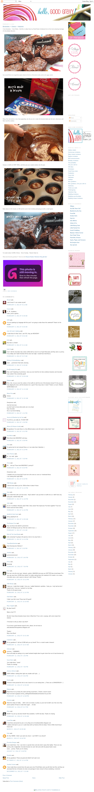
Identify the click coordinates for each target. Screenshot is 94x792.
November (71, 502)
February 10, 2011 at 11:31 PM (18, 592)
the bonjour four (74, 242)
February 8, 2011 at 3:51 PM (17, 431)
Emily (8, 561)
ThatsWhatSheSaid (12, 543)
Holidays (70, 179)
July (69, 506)
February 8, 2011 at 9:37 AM (17, 356)
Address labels (72, 150)
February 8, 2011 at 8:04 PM (17, 468)
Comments (73, 121)
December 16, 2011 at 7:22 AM (17, 771)
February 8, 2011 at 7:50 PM (17, 458)
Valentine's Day (72, 192)
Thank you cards (72, 188)
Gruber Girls (73, 216)
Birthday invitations (73, 160)
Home (33, 778)
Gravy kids (71, 175)
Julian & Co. (73, 223)
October (70, 528)
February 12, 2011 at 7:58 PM (17, 667)
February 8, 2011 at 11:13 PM (17, 488)
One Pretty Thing (75, 235)
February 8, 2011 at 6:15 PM (17, 449)
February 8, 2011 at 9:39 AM (17, 365)
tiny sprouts (73, 245)
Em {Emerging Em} (12, 369)
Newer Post (6, 778)
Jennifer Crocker (11, 764)
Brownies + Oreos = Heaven (13, 26)
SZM (8, 320)
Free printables (72, 162)
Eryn (8, 571)
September (71, 530)
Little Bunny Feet (75, 225)
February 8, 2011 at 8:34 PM (17, 479)
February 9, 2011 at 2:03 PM (17, 548)
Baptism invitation (73, 156)
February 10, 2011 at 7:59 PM (17, 566)
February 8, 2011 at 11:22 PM (17, 510)
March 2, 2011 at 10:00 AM (16, 729)
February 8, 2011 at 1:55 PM (17, 422)
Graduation (71, 173)
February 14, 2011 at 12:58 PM (18, 696)
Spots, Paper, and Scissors (78, 240)
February (70, 494)
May (69, 511)
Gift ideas (70, 167)
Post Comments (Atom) (16, 781)
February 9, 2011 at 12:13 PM (17, 539)
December (71, 499)
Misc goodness (12, 291)
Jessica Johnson (11, 671)
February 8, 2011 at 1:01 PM (17, 413)
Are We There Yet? (75, 208)
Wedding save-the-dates (74, 196)
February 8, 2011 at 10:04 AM (17, 376)
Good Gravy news (73, 171)
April (69, 514)
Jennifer (9, 552)
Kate (8, 733)
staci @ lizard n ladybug (13, 331)
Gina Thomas (10, 454)
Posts (72, 118)
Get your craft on (72, 164)
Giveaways (71, 169)
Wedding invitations (73, 194)
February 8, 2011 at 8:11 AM (17, 304)
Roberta (9, 380)
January (70, 497)
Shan (8, 711)
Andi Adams (10, 596)
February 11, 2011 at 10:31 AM (18, 635)
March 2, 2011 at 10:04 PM (16, 738)
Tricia (8, 463)
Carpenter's (10, 639)
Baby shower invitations (74, 154)
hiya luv (72, 218)
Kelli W (9, 349)
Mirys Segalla (10, 605)
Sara (8, 444)
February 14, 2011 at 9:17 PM (17, 707)
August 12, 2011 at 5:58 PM (16, 751)
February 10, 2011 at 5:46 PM (17, 557)
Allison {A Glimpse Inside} (14, 426)
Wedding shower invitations (75, 198)
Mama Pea (10, 393)
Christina (9, 700)
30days (72, 206)
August (70, 504)
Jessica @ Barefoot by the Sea (15, 417)
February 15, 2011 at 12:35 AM (18, 716)
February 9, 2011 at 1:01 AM (17, 530)
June (69, 509)
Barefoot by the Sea (75, 211)
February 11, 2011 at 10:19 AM (18, 601)
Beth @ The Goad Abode (13, 534)
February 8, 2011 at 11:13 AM (17, 389)
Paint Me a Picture (75, 237)
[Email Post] (4, 289)
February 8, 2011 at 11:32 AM (17, 398)
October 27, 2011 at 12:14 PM (17, 760)
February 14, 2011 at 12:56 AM (18, 685)
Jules (8, 503)
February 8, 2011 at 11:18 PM (17, 499)
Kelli (8, 340)
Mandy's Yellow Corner (76, 232)
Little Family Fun (75, 228)
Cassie (9, 309)
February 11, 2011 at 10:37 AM (18, 644)
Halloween (71, 177)
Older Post (62, 778)
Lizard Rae (10, 720)
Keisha (9, 680)
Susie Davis (10, 660)
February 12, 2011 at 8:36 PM (17, 676)
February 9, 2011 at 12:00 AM (17, 519)
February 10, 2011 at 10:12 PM (18, 579)
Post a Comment (7, 775)
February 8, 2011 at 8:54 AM (17, 336)
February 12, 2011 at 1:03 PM (17, 655)
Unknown (9, 649)
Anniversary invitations (74, 152)
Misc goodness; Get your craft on (77, 183)
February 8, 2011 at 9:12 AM (17, 345)
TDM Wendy (10, 483)
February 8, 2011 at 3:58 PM (17, 440)
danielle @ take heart (12, 514)
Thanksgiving (71, 190)
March (70, 516)
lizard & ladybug (74, 230)
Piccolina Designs (11, 742)
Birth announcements (73, 158)
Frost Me (72, 213)
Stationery (71, 185)
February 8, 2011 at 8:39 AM (17, 316)
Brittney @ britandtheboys (14, 360)
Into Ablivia (10, 435)
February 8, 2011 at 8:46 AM (17, 327)
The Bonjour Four (11, 523)
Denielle (9, 755)
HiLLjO (8, 300)
